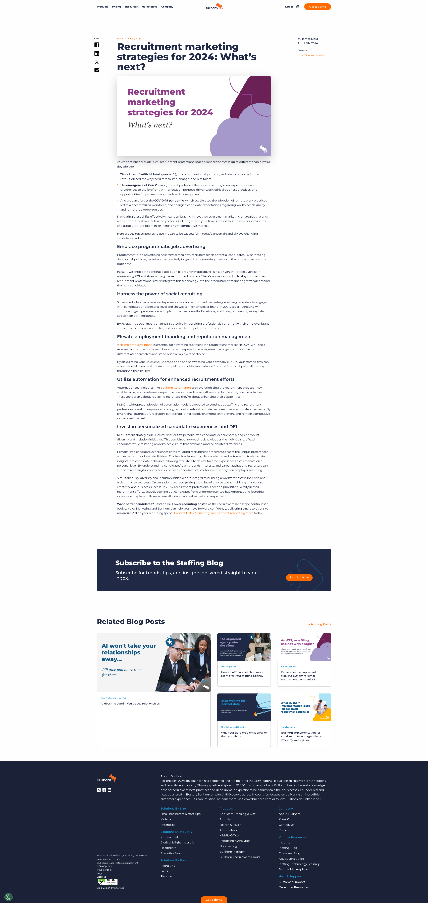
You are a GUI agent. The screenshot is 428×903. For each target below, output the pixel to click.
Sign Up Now (299, 577)
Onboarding (228, 846)
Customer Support (292, 882)
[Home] (214, 8)
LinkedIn (309, 799)
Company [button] (167, 6)
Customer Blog (289, 853)
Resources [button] (131, 6)
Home (120, 38)
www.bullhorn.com (258, 799)
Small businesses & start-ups (180, 814)
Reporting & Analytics (235, 840)
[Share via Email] (96, 70)
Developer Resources (294, 887)
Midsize (165, 819)
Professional (169, 837)
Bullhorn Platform (232, 851)
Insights (284, 842)
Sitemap (101, 876)
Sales (164, 871)
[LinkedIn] (109, 790)
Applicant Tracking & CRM (238, 814)
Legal (100, 873)
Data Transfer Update (108, 859)
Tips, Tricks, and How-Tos (312, 55)
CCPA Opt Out (104, 866)
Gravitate (119, 887)
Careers (284, 830)
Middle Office (229, 835)
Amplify (225, 819)
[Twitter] (99, 790)
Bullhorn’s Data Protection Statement (117, 863)
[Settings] (8, 897)
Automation (228, 830)
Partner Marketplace (293, 869)
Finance (166, 876)
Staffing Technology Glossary (299, 864)
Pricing (116, 6)
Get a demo (317, 6)
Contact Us (286, 824)
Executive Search (172, 853)
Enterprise (167, 824)
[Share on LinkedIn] (96, 54)
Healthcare (168, 847)
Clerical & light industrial (177, 842)
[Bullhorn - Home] (107, 778)
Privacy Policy (104, 869)
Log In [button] (289, 6)
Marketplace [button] (149, 6)
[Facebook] (104, 790)
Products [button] (102, 6)
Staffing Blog (134, 38)
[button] (298, 6)
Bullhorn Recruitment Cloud (240, 857)
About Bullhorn (290, 814)
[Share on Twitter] (96, 63)
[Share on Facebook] (96, 45)
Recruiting (168, 865)
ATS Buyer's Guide (291, 858)
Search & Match (230, 824)
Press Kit (285, 819)
